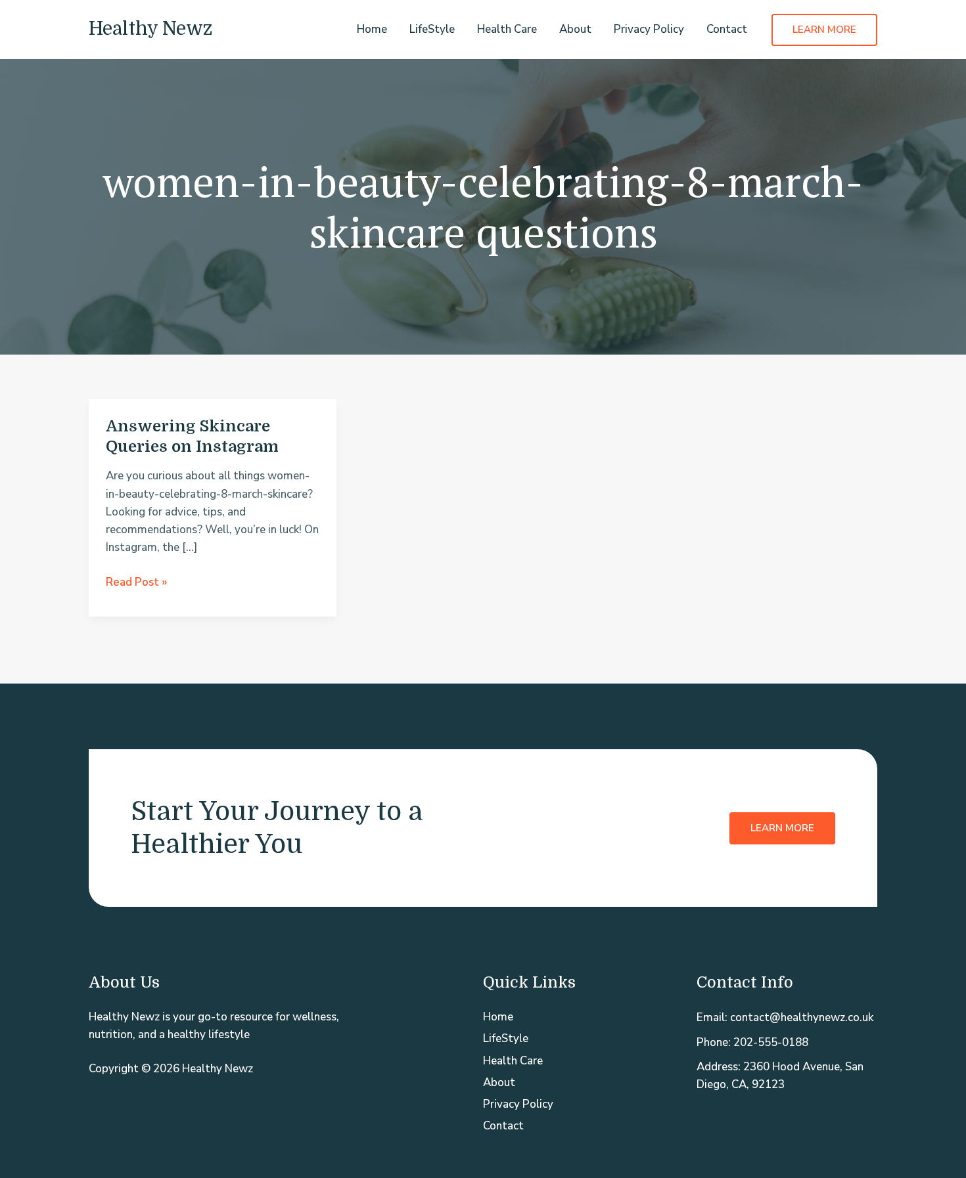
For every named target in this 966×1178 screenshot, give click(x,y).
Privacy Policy (649, 29)
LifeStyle (432, 29)
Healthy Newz (150, 28)
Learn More (782, 828)
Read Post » (137, 582)
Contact (726, 29)
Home (372, 29)
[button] (824, 30)
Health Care (507, 29)
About (575, 29)
